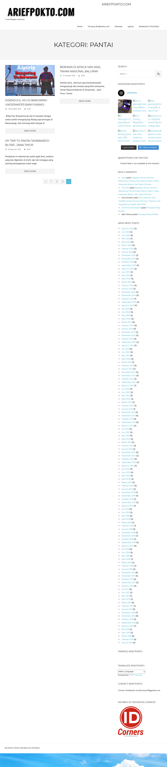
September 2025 (129, 265)
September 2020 (129, 462)
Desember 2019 (128, 492)
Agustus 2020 (128, 466)
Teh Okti (125, 188)
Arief (29, 109)
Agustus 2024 (128, 305)
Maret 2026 (127, 245)
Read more (30, 131)
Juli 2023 (125, 349)
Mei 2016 (125, 629)
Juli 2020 (126, 469)
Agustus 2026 (128, 228)
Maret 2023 (127, 362)
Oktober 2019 (127, 499)
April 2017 (126, 599)
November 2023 (129, 335)
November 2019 (128, 496)
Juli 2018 (125, 549)
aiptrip (131, 26)
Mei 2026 (126, 238)
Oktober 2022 (128, 379)
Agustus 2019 (127, 506)
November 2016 (128, 616)
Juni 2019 (126, 512)
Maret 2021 (126, 442)
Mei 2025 (126, 275)
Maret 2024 (127, 322)
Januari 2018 (127, 569)
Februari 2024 (128, 325)
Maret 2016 (126, 636)
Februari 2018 (127, 566)
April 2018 (126, 559)
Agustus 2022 (128, 385)
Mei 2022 (126, 395)
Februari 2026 (128, 248)
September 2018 (129, 542)
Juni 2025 (126, 272)
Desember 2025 (128, 255)
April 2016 (126, 632)
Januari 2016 (127, 642)
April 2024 (126, 319)
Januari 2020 (127, 489)
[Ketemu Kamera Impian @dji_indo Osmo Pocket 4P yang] (125, 136)
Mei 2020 (126, 475)
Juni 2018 (126, 552)
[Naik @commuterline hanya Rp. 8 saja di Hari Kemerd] (155, 106)
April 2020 (126, 479)
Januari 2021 (127, 449)
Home (79, 26)
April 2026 (126, 242)
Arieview (119, 26)
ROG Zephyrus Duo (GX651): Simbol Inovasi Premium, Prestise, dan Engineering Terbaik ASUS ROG (139, 201)
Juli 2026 (125, 232)
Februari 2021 (127, 445)
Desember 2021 (128, 412)
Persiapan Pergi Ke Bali (148, 214)
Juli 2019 (125, 509)
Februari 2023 (128, 365)
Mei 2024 (126, 315)
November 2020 (129, 456)
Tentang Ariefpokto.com (98, 26)
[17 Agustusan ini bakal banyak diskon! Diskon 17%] (125, 121)
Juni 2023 (126, 352)
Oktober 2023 (128, 339)
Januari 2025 (127, 289)
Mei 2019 (125, 516)
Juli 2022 (125, 389)
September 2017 (129, 582)
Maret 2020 (127, 482)
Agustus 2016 (127, 626)
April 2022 (126, 399)
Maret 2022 (127, 402)
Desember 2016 (128, 612)
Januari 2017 (127, 609)
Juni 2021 (126, 432)
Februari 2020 (128, 486)
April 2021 (126, 439)
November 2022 (129, 375)
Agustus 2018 (128, 546)
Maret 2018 (127, 562)
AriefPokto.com (116, 4)
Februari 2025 (128, 285)
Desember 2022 (128, 372)
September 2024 (129, 302)
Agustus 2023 (128, 345)
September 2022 (129, 382)
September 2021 (129, 422)
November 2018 (128, 536)
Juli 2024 (126, 309)
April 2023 (126, 359)
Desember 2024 (129, 292)
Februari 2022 (128, 405)
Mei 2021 (125, 435)
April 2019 (126, 519)
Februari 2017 (127, 606)
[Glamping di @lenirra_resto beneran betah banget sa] (155, 136)
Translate (138, 675)
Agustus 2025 (128, 269)
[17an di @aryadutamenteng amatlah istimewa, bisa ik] (140, 106)
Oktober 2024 (128, 299)
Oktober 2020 (128, 459)
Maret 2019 (126, 522)
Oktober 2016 (127, 619)
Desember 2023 (128, 332)
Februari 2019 (127, 526)
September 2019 (129, 502)
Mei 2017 (125, 596)
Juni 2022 (126, 392)
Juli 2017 (125, 589)
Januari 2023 (127, 369)
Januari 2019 (127, 529)
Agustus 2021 (127, 426)
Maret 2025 (127, 282)
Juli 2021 (125, 429)
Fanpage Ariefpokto (130, 651)
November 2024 (129, 295)
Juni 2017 (126, 592)
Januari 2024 (127, 329)
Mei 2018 (126, 556)
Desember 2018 (128, 532)
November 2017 (128, 576)
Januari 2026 (127, 252)
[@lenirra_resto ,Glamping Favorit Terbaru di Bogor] (155, 121)
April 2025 (126, 278)
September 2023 (129, 342)
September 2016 (129, 623)
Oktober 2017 (127, 579)
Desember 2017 (128, 572)
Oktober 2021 (127, 419)
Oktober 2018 (127, 539)
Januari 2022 (127, 409)
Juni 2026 (126, 235)
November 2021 (128, 415)
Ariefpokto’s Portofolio (149, 26)
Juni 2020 (126, 472)
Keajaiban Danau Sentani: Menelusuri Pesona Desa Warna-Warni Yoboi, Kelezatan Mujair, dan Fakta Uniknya (139, 181)
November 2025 (129, 259)
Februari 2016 (127, 639)
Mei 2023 (126, 355)
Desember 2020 (129, 452)
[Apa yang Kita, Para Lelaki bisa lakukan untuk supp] (140, 136)
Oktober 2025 (128, 262)
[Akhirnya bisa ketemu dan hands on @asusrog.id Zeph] (125, 106)
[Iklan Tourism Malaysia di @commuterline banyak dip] (140, 121)
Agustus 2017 (127, 586)
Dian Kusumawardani (131, 208)
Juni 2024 (126, 312)
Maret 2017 (126, 602)
